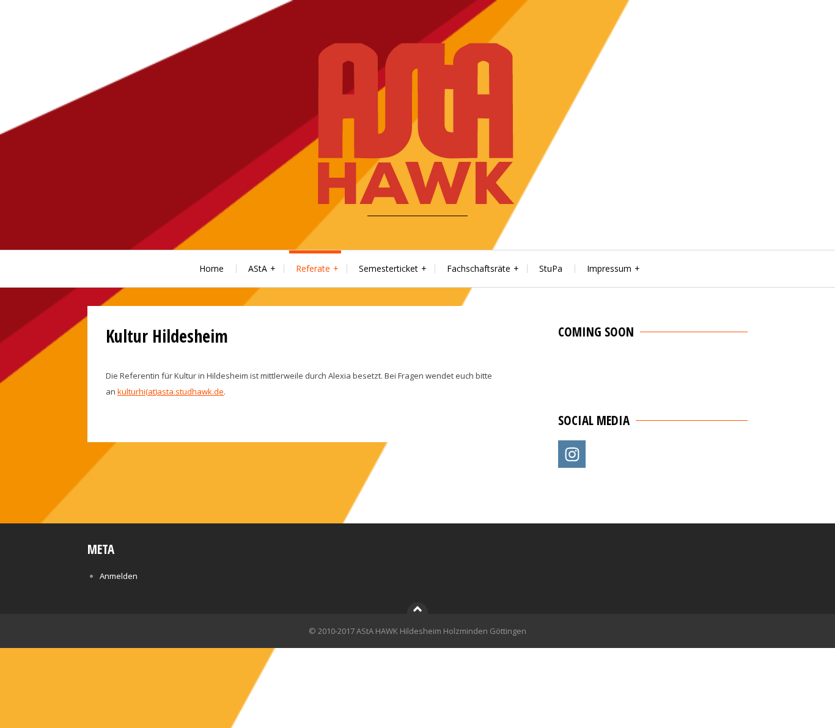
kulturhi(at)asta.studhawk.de (170, 391)
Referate (313, 268)
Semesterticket (388, 268)
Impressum (609, 268)
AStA (257, 268)
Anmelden (119, 575)
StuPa (550, 268)
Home (211, 268)
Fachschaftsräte (478, 268)
